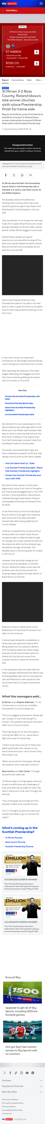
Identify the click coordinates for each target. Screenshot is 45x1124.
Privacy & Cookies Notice (12, 1103)
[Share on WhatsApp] (22, 175)
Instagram (21, 1073)
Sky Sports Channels (12, 1086)
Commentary (17, 80)
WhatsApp (32, 1073)
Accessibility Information (12, 1110)
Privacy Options (9, 1106)
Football (12, 10)
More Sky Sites (9, 1092)
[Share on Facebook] (6, 175)
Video (29, 80)
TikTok (15, 1073)
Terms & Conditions (10, 1099)
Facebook (10, 1073)
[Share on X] (14, 175)
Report (5, 80)
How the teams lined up (16, 463)
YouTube (27, 1073)
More (38, 80)
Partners (6, 1080)
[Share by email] (30, 175)
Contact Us (7, 1113)
